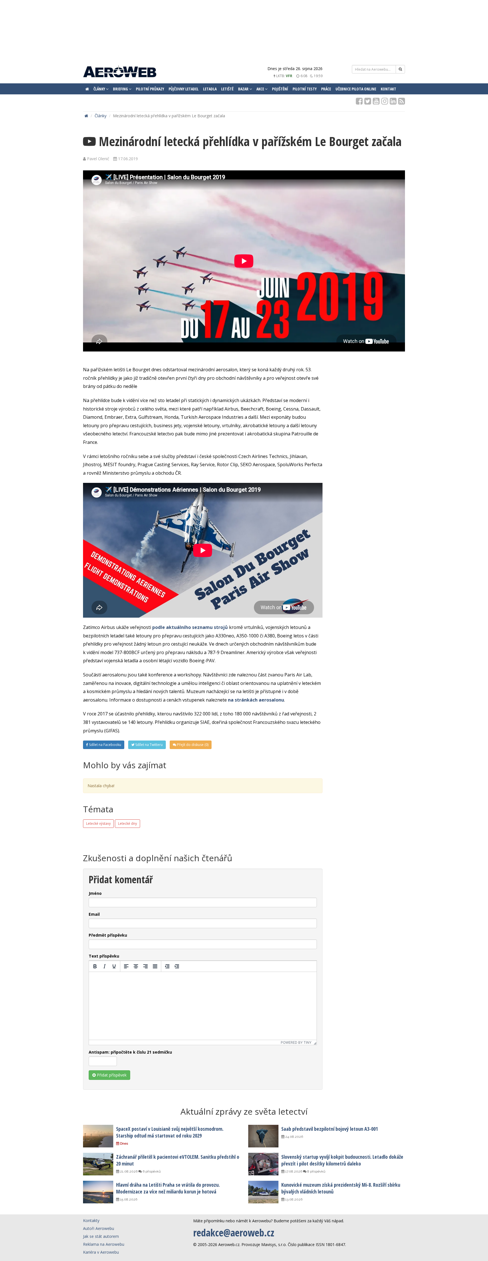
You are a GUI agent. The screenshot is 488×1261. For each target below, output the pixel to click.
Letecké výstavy (98, 823)
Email (94, 914)
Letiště (227, 89)
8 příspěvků (315, 1171)
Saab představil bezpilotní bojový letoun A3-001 (329, 1128)
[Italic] (104, 966)
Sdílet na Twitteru (148, 744)
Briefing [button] (121, 89)
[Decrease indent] (167, 966)
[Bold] (95, 966)
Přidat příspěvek (111, 1075)
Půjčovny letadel (184, 89)
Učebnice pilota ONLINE (356, 89)
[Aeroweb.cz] (119, 72)
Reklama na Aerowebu (103, 1244)
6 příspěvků (151, 1171)
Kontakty (91, 1220)
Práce (326, 89)
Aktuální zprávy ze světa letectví (244, 1111)
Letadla (210, 89)
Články (100, 115)
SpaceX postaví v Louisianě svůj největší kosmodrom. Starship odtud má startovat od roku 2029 (169, 1132)
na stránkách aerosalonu (256, 700)
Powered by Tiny (296, 1042)
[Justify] (155, 966)
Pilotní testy (305, 89)
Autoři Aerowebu (98, 1228)
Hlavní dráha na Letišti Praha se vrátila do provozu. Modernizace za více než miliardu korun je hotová (168, 1188)
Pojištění (280, 89)
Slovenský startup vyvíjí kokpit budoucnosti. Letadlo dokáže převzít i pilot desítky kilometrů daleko (342, 1160)
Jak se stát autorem (101, 1236)
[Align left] (126, 966)
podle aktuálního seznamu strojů (190, 627)
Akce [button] (260, 89)
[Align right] (145, 966)
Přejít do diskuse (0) (192, 744)
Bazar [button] (243, 89)
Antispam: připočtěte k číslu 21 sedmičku (130, 1052)
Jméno (95, 893)
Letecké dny (127, 823)
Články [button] (99, 89)
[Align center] (136, 966)
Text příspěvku (104, 956)
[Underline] (114, 966)
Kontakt (388, 89)
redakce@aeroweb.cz (233, 1232)
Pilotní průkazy (150, 89)
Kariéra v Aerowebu (101, 1252)
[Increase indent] (177, 966)
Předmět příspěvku (108, 935)
